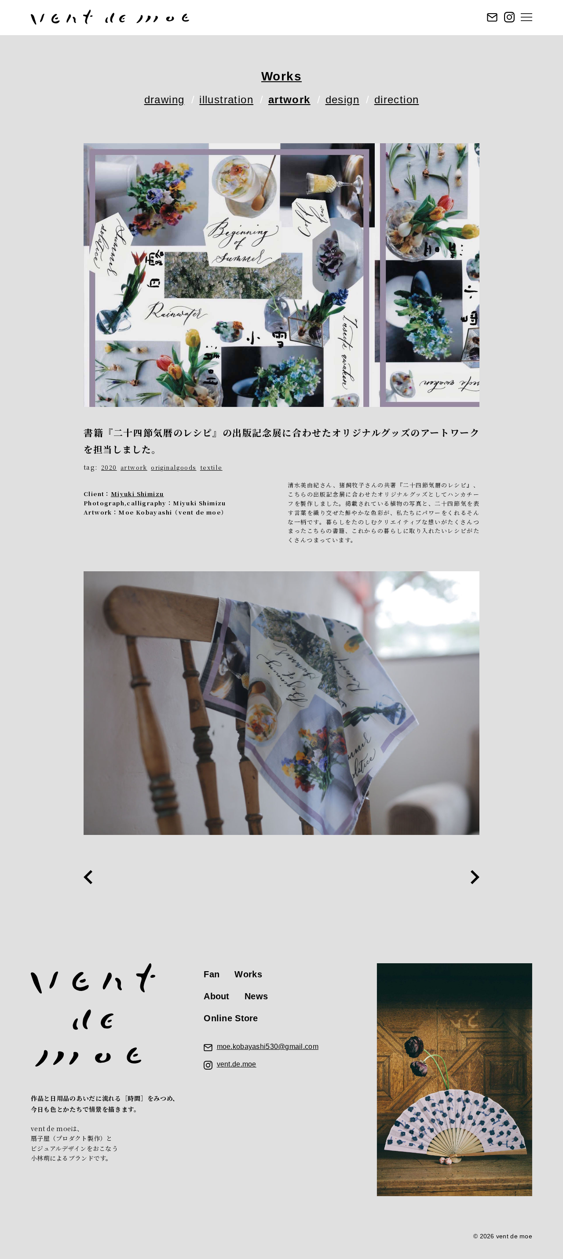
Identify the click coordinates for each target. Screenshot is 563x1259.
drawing (164, 99)
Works (281, 76)
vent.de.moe (236, 1064)
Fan (211, 974)
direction (396, 99)
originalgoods (173, 467)
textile (211, 467)
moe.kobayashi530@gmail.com (267, 1046)
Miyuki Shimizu (137, 494)
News (256, 996)
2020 (109, 467)
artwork (289, 99)
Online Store (231, 1018)
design (342, 99)
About (216, 996)
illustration (226, 99)
